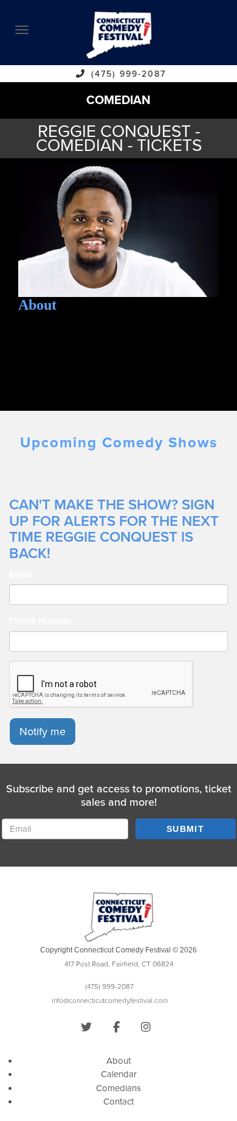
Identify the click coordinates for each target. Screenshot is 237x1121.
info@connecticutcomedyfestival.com (110, 1000)
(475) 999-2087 (128, 74)
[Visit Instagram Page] (146, 1027)
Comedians (118, 1088)
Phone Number (40, 620)
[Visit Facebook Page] (116, 1027)
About (118, 1060)
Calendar (119, 1074)
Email (20, 574)
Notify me (42, 731)
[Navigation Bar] (22, 30)
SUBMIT (185, 829)
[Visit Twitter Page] (86, 1027)
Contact (118, 1101)
